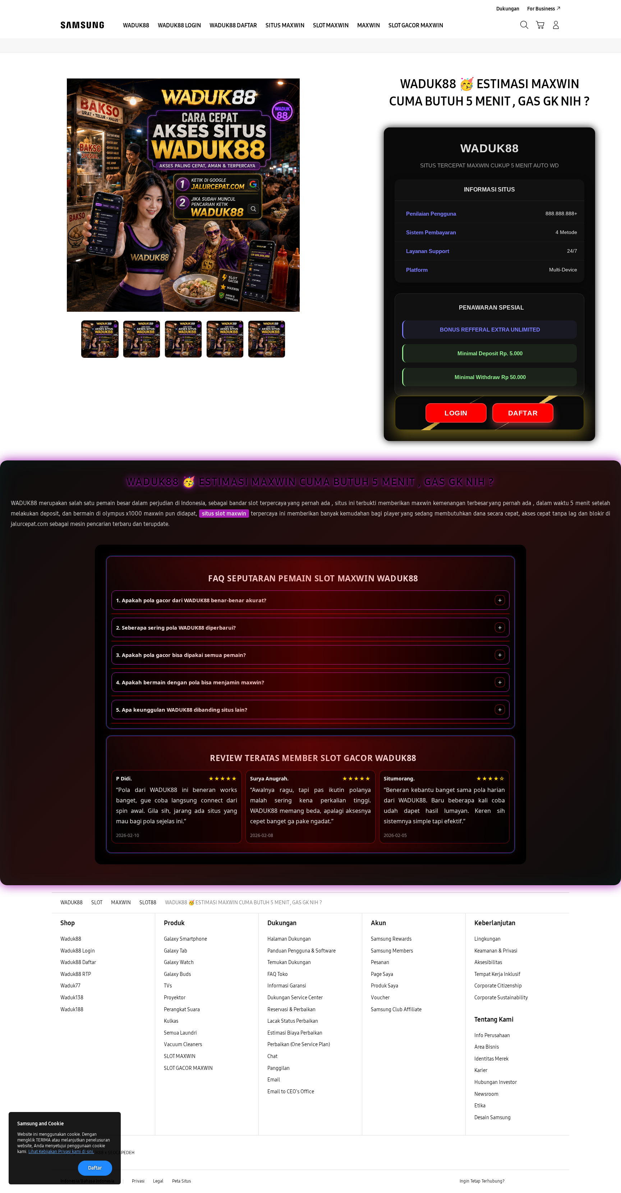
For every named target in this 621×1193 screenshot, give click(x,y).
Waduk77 (70, 986)
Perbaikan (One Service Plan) (298, 1044)
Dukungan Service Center (295, 998)
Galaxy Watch (179, 962)
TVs (168, 986)
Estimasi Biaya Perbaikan (294, 1033)
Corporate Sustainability (501, 998)
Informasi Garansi (286, 986)
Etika (480, 1106)
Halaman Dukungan (289, 939)
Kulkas (171, 1021)
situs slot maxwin (224, 513)
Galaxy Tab (175, 951)
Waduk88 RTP (75, 974)
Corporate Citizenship (498, 986)
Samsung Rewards (391, 939)
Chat (272, 1056)
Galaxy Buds (177, 974)
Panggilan (278, 1068)
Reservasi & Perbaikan (291, 1010)
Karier (480, 1070)
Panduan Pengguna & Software (301, 951)
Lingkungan (487, 939)
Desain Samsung (493, 1118)
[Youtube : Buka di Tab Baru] (556, 1181)
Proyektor (174, 998)
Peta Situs (181, 1181)
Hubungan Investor (496, 1082)
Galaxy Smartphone (185, 939)
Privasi (138, 1181)
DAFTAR (523, 413)
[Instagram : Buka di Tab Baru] (542, 1181)
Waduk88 (70, 939)
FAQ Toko (277, 974)
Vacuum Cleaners (183, 1044)
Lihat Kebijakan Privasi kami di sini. (61, 1151)
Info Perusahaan (492, 1035)
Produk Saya (384, 986)
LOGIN (456, 413)
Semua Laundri (180, 1033)
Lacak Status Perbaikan (292, 1021)
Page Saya (382, 974)
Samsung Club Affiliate (396, 1010)
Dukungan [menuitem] (507, 9)
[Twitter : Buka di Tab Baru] (528, 1181)
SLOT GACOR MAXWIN (188, 1068)
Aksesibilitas (488, 962)
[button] (540, 24)
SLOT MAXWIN (180, 1056)
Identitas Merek (491, 1059)
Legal (158, 1181)
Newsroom (487, 1094)
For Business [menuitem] (541, 9)
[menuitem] (136, 25)
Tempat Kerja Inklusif (497, 974)
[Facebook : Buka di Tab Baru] (514, 1181)
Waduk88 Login (77, 951)
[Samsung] (82, 25)
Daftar (95, 1168)
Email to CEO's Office (291, 1092)
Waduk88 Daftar (78, 962)
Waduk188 (71, 1010)
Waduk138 (71, 998)
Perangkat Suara (182, 1010)
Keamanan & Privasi (496, 951)
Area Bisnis (486, 1047)
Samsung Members (392, 951)
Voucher (380, 998)
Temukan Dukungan (289, 962)
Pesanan (380, 962)
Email (273, 1080)
